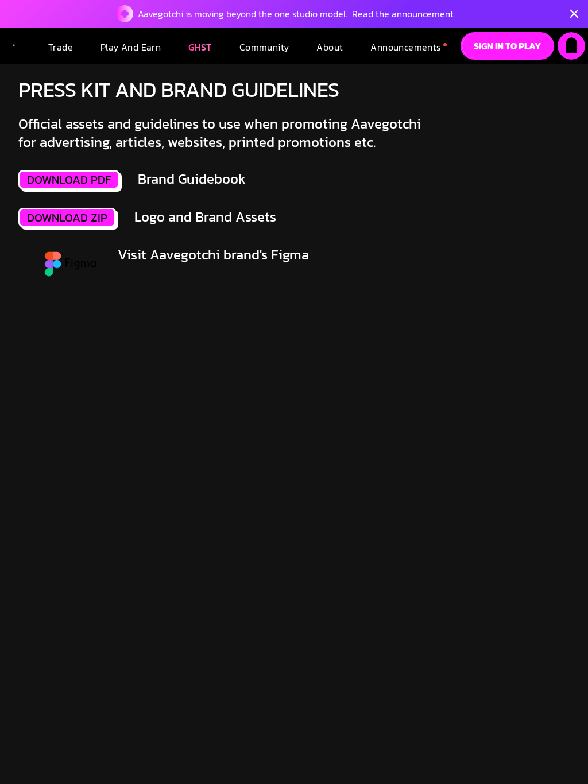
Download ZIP (67, 217)
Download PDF (69, 179)
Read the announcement (403, 14)
